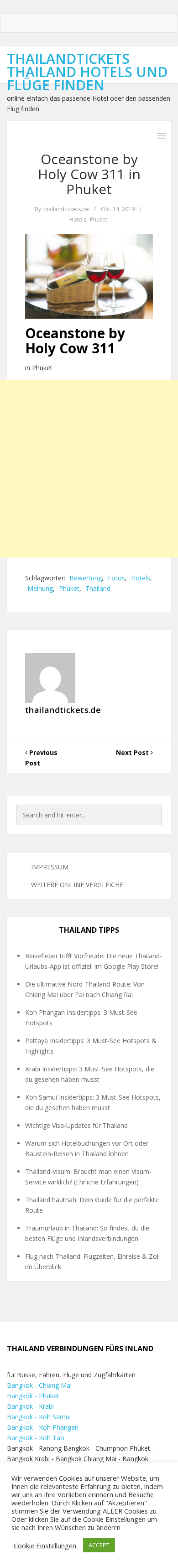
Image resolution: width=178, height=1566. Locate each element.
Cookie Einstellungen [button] (45, 1545)
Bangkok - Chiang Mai (39, 1385)
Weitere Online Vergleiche (77, 884)
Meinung (40, 588)
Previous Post (41, 757)
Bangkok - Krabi (30, 1406)
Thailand (97, 588)
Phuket (98, 219)
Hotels (77, 219)
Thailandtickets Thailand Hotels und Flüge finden (87, 71)
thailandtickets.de (66, 209)
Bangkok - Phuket (33, 1395)
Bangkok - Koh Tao (35, 1437)
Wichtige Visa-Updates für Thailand (76, 1125)
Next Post (133, 752)
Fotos (116, 578)
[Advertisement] (89, 469)
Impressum (49, 867)
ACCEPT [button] (99, 1545)
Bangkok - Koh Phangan (43, 1427)
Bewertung (85, 578)
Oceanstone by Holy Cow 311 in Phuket (89, 174)
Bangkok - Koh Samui (39, 1416)
